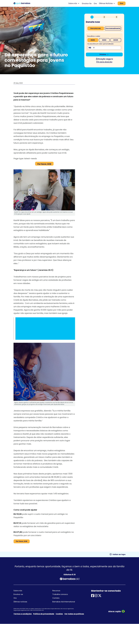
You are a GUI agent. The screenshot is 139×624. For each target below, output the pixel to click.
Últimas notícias (20, 601)
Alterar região (114, 611)
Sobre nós (18, 590)
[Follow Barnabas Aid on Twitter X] (99, 596)
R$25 (93, 40)
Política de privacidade (43, 614)
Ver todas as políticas (74, 614)
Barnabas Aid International (63, 601)
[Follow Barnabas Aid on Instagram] (96, 596)
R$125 (115, 40)
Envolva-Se (86, 3)
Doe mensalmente (113, 28)
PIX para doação (104, 61)
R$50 (104, 40)
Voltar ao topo (117, 554)
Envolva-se (18, 594)
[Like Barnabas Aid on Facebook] (92, 596)
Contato (55, 598)
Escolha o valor (93, 36)
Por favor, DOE (21, 541)
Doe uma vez (95, 28)
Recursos (56, 590)
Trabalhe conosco (60, 594)
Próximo (104, 54)
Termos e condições (23, 614)
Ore (95, 3)
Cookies (59, 614)
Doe (121, 3)
